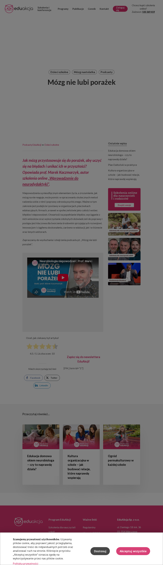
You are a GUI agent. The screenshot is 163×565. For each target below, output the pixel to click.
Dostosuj (100, 551)
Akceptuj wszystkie (133, 551)
